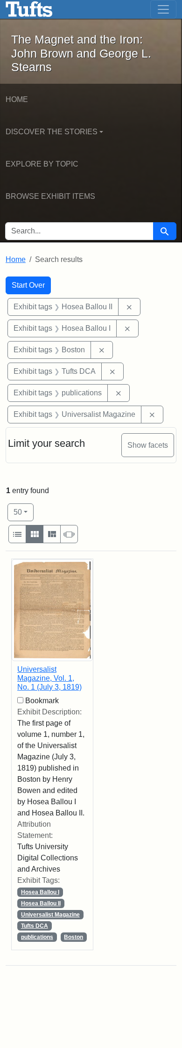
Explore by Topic (42, 164)
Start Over (28, 285)
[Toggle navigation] (163, 9)
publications (37, 937)
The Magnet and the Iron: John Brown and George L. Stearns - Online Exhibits (29, 9)
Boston (73, 937)
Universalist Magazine (50, 914)
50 (24, 512)
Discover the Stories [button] (52, 132)
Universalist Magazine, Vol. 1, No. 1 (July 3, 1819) (49, 678)
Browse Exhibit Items (50, 196)
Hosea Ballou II (41, 903)
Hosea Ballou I (40, 892)
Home (17, 99)
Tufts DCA (34, 926)
